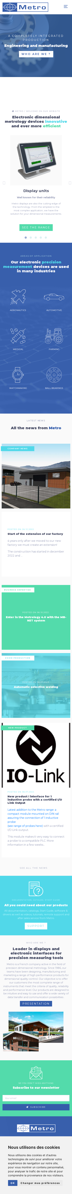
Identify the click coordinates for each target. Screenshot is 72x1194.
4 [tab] (41, 237)
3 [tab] (36, 237)
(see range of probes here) (25, 826)
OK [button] (13, 1183)
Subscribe (37, 1107)
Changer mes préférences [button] (40, 1183)
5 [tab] (46, 237)
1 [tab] (26, 237)
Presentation (36, 1003)
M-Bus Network (36, 55)
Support (36, 926)
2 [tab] (31, 237)
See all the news (34, 868)
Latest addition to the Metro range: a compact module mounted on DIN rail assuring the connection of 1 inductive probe (33, 815)
